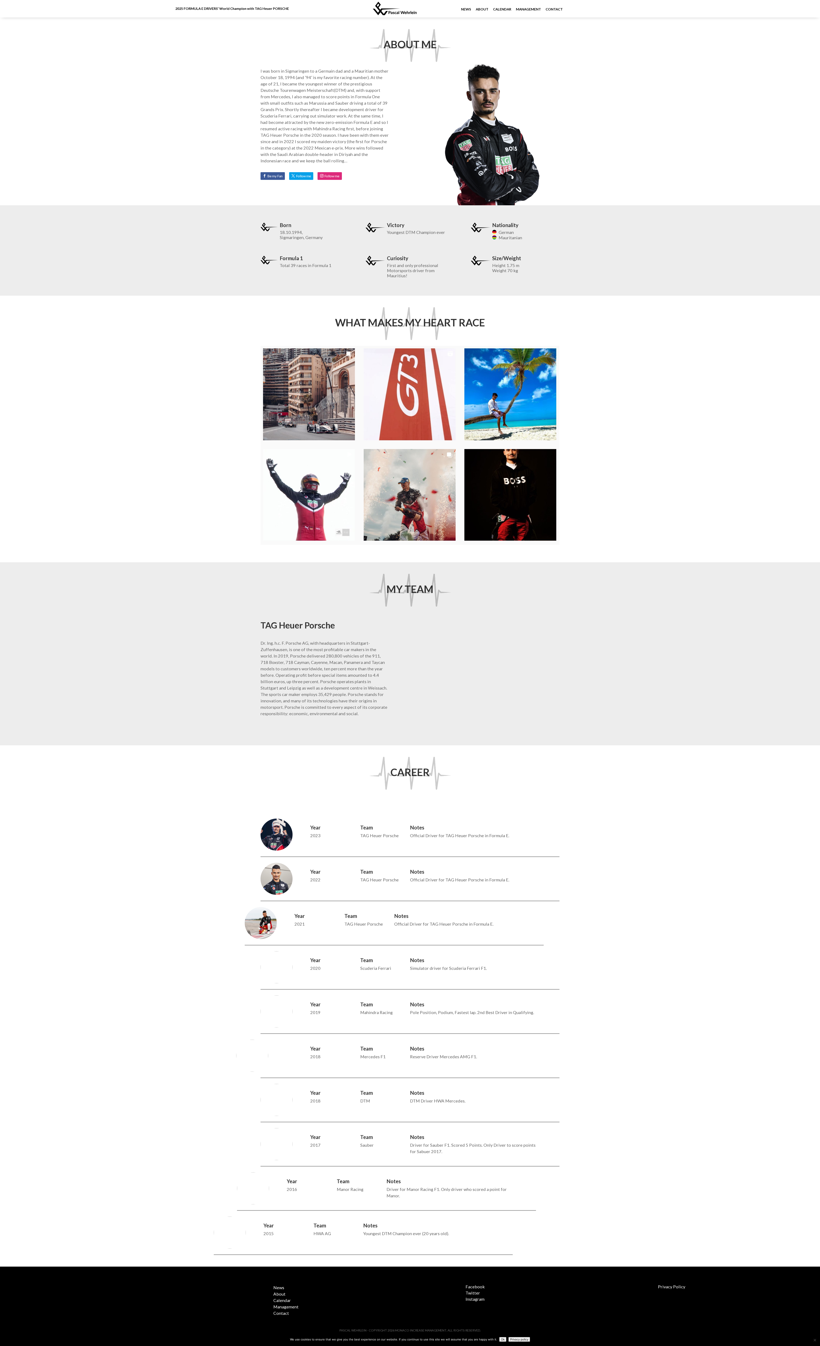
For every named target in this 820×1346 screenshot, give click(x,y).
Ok (503, 1339)
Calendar (502, 9)
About (482, 9)
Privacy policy (519, 1339)
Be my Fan (275, 176)
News (466, 9)
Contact (554, 9)
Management (528, 9)
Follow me (303, 176)
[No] (815, 1340)
